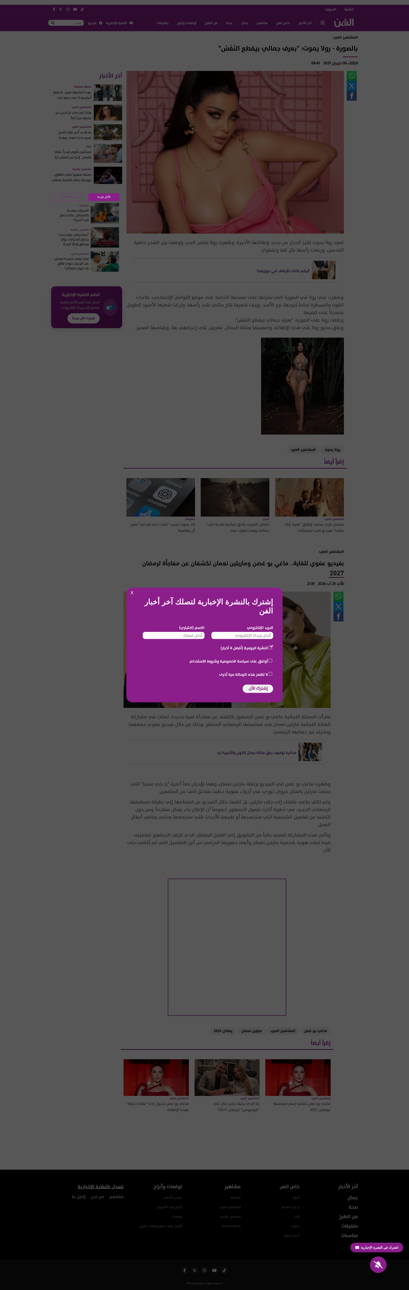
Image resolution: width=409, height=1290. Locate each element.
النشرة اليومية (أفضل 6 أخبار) (244, 648)
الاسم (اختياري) (191, 628)
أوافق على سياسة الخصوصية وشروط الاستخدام (229, 661)
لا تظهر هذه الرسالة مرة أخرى (243, 674)
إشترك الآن (258, 688)
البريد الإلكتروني (260, 628)
